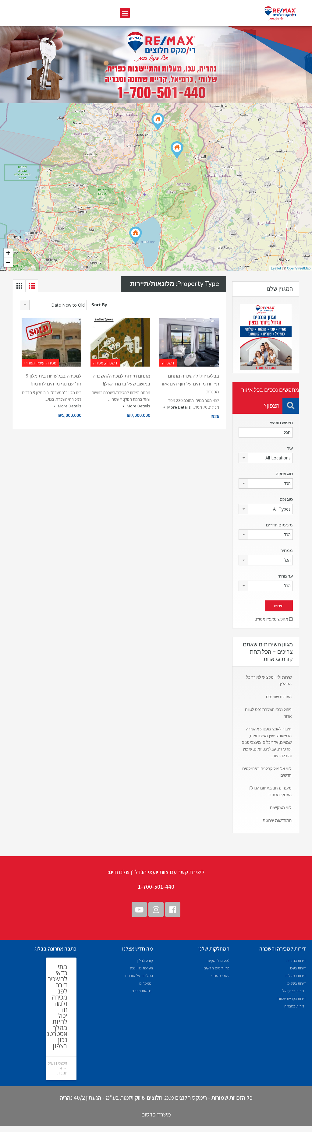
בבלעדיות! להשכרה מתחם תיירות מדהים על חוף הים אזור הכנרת (190, 384)
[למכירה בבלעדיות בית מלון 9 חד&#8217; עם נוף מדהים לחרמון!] (157, 121)
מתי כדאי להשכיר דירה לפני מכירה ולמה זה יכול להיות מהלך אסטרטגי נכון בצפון (56, 1006)
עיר (290, 448)
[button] (125, 13)
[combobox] (53, 305)
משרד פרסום (156, 1114)
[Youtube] (139, 909)
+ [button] (8, 253)
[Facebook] (172, 909)
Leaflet (276, 267)
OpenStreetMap (298, 267)
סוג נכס (286, 499)
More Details (178, 407)
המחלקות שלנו (213, 948)
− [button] (8, 262)
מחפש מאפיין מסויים (271, 619)
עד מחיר (285, 576)
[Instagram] (156, 909)
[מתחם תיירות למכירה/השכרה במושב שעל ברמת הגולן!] (177, 150)
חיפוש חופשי (281, 422)
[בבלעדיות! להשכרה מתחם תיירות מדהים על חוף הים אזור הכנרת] (135, 235)
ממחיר (287, 550)
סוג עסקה (284, 473)
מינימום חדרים (279, 524)
